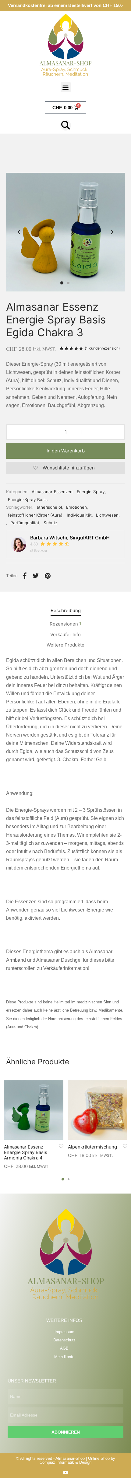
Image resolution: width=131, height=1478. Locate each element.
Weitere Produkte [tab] (65, 645)
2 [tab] (68, 1179)
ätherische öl (49, 507)
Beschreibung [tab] (66, 610)
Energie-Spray (91, 491)
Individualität (79, 515)
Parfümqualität (24, 522)
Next (112, 232)
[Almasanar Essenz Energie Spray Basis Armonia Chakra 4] (33, 1110)
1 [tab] (63, 1179)
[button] (66, 87)
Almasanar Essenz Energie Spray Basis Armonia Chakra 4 (25, 1152)
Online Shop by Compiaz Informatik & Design (77, 1460)
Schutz (50, 522)
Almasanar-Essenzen (52, 491)
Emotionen (76, 507)
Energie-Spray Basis (28, 499)
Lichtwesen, (108, 515)
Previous (19, 232)
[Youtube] (65, 1472)
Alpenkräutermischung (92, 1147)
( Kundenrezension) (102, 348)
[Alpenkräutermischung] (97, 1110)
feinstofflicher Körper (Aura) (35, 515)
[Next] (118, 1115)
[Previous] (12, 1115)
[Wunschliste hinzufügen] (61, 1146)
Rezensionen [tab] (65, 624)
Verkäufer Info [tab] (65, 634)
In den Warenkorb (66, 451)
